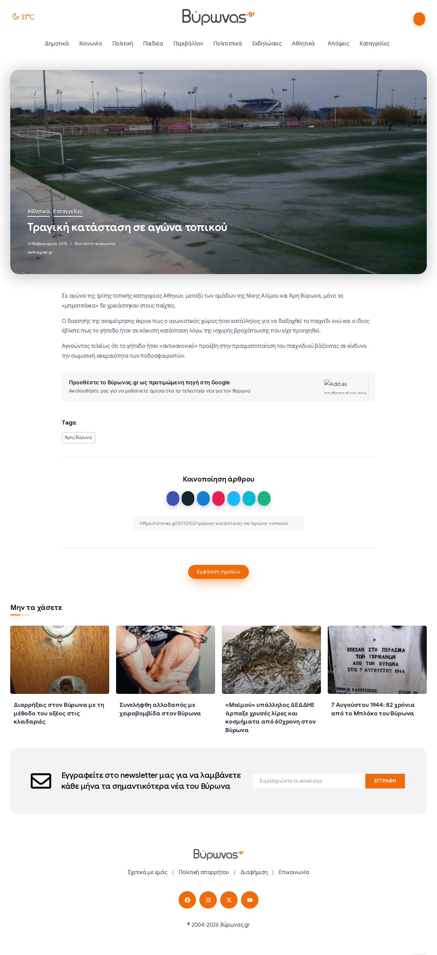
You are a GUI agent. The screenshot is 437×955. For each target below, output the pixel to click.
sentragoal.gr (40, 252)
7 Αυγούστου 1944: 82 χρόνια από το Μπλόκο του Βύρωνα (373, 709)
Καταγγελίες (68, 211)
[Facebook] (187, 900)
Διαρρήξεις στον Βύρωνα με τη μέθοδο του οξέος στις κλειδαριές (59, 713)
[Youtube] (249, 900)
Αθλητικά (38, 211)
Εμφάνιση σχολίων (218, 572)
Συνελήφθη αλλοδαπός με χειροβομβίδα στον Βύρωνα (160, 709)
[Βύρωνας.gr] (218, 17)
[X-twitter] (229, 900)
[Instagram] (208, 900)
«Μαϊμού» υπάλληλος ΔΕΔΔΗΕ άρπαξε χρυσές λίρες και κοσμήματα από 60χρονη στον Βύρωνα (270, 717)
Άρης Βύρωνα (78, 437)
